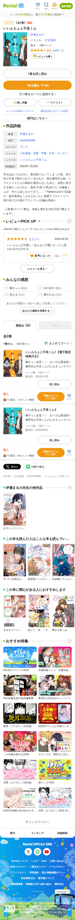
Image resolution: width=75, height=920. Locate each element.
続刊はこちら (36, 118)
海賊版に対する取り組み (38, 883)
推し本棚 (22, 102)
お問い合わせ (57, 860)
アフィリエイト (18, 872)
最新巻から (23, 344)
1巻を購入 (37, 85)
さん (34, 239)
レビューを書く (45, 56)
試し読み (55, 384)
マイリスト (56, 102)
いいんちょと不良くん (33, 159)
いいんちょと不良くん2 (40, 409)
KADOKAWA (27, 140)
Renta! (7, 476)
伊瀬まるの (37, 34)
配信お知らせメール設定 (54, 110)
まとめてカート (59, 343)
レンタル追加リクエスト (20, 110)
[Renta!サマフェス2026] (20, 5)
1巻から (8, 344)
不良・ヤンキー (58, 153)
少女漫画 (50, 40)
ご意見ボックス (38, 866)
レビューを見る (36, 269)
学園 (43, 153)
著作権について (46, 878)
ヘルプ (34, 860)
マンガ (24, 146)
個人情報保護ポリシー (53, 872)
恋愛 (36, 153)
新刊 (12, 833)
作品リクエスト (18, 866)
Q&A (44, 860)
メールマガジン (57, 866)
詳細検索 (63, 833)
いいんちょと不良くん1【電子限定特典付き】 (48, 354)
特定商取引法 (28, 878)
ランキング (37, 833)
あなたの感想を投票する (36, 310)
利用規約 (34, 872)
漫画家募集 (17, 883)
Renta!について (19, 860)
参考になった (43, 255)
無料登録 (66, 6)
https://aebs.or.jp (26, 915)
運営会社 (59, 883)
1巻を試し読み (37, 73)
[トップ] (10, 5)
